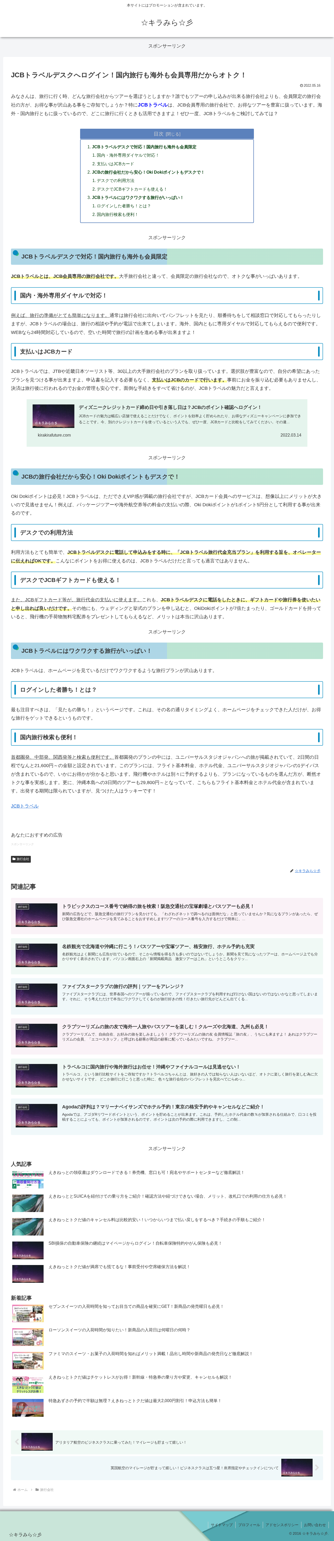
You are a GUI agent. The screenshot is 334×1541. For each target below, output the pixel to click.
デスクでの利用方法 (115, 180)
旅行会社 (23, 859)
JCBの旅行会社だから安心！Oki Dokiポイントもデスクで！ (148, 172)
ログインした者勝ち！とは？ (124, 205)
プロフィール (249, 1525)
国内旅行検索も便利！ (118, 214)
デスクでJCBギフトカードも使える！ (132, 189)
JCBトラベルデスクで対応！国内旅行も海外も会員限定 (144, 146)
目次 (159, 134)
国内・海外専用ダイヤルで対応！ (128, 155)
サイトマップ (222, 1525)
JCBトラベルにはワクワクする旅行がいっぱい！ (138, 197)
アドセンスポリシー (282, 1525)
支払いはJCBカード (115, 163)
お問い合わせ (315, 1525)
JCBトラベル (25, 806)
